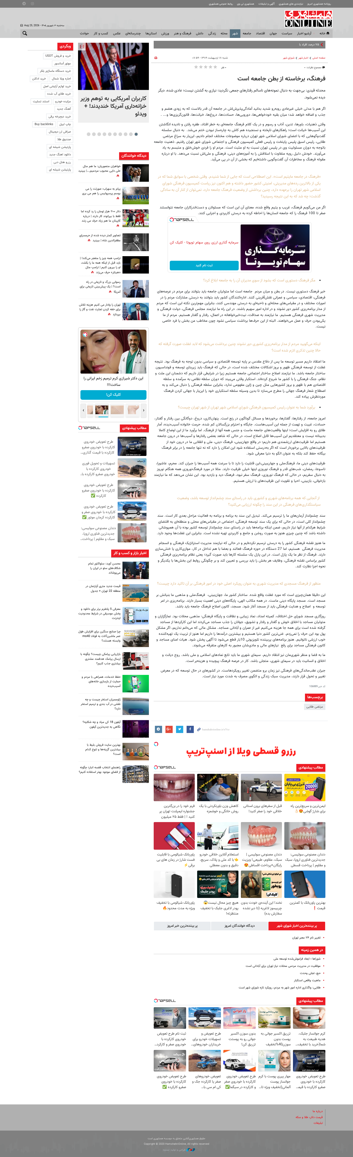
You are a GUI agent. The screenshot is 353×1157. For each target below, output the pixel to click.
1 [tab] (136, 134)
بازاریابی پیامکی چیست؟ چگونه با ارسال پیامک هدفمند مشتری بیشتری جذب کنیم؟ (100, 659)
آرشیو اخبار (304, 33)
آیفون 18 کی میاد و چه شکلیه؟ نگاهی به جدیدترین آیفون (102, 724)
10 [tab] (88, 134)
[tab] (296, 926)
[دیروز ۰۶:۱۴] (135, 195)
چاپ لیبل (65, 124)
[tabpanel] (113, 83)
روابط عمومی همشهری (221, 4)
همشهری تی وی (245, 4)
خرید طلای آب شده (59, 93)
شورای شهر (288, 58)
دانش (199, 33)
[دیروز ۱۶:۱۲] (135, 683)
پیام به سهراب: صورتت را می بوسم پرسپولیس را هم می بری (101, 191)
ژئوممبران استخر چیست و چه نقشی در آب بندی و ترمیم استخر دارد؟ (101, 704)
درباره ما (318, 1111)
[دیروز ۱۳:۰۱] (135, 242)
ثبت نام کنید (204, 265)
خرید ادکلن (39, 78)
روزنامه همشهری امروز (319, 4)
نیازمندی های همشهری (291, 4)
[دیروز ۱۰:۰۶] (135, 729)
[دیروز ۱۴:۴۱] (135, 265)
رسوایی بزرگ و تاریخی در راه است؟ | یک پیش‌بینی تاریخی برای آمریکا (100, 287)
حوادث (84, 33)
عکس (117, 33)
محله (224, 33)
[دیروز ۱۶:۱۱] (135, 706)
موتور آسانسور (62, 63)
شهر (235, 33)
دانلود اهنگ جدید (60, 154)
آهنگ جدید (64, 109)
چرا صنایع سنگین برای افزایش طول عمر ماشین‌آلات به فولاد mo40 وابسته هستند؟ (99, 636)
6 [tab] (109, 134)
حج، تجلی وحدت (310, 973)
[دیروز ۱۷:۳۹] (135, 570)
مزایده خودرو (63, 101)
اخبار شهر (303, 58)
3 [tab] (125, 134)
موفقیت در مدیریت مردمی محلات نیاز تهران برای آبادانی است (283, 966)
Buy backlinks (44, 124)
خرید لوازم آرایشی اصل (57, 86)
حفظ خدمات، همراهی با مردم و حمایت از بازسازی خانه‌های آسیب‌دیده (101, 682)
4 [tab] (120, 134)
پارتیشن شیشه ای (60, 147)
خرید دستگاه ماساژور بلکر (55, 71)
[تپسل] (171, 219)
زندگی (212, 33)
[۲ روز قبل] (135, 774)
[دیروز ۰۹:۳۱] (135, 173)
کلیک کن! (113, 395)
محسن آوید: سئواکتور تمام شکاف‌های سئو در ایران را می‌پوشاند (104, 568)
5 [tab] (115, 134)
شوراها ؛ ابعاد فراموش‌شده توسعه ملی (297, 959)
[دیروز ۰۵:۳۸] (135, 288)
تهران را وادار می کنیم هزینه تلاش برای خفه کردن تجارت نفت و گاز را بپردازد (100, 310)
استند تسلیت (41, 101)
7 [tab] (104, 134)
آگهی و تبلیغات (266, 4)
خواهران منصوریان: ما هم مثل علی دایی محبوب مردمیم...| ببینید (99, 168)
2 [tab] (131, 134)
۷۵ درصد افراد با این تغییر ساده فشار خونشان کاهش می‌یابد (282, 44)
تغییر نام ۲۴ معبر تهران (306, 937)
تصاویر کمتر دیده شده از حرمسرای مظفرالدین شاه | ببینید (100, 238)
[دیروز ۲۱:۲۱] (113, 66)
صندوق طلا (64, 139)
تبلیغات (318, 1123)
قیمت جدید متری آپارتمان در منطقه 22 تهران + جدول (103, 588)
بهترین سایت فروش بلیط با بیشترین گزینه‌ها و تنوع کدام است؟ (103, 750)
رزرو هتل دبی (62, 162)
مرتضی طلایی (314, 706)
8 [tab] (99, 134)
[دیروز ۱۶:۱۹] (135, 615)
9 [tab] (94, 134)
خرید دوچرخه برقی (60, 116)
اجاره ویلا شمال (61, 78)
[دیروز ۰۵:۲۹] (135, 311)
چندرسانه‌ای (133, 33)
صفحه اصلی (318, 58)
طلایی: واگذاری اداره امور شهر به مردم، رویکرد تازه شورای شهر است (280, 987)
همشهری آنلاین (306, 18)
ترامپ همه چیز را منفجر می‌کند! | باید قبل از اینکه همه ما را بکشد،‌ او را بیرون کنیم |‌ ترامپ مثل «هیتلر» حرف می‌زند (100, 265)
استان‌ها (151, 33)
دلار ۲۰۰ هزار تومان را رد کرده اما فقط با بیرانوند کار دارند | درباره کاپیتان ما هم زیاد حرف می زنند (101, 216)
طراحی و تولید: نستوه (174, 1150)
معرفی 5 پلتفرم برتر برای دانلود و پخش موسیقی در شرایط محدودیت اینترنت (99, 614)
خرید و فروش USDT (58, 56)
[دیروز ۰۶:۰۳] (135, 218)
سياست (287, 33)
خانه (322, 33)
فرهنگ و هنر (182, 33)
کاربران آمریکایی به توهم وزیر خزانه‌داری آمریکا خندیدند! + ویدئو (113, 106)
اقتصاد (260, 33)
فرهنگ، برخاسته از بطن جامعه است (281, 79)
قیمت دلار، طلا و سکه (309, 1117)
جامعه (247, 33)
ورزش (165, 33)
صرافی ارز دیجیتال (60, 131)
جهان (273, 33)
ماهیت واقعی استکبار (307, 980)
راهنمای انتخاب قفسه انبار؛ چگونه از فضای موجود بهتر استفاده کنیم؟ (100, 770)
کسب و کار (101, 33)
